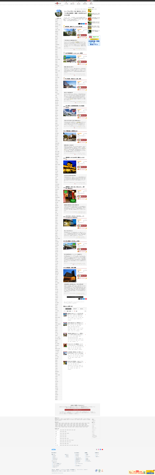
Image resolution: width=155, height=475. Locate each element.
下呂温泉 (56, 266)
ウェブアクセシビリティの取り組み (64, 469)
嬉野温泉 (56, 361)
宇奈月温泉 (56, 215)
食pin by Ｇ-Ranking (94, 436)
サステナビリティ (88, 456)
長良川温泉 (56, 274)
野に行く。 (93, 431)
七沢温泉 (56, 149)
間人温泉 (56, 299)
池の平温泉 (56, 202)
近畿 (73, 346)
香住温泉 (56, 312)
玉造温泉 (56, 335)
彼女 (71, 346)
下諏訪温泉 (56, 179)
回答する (88, 0)
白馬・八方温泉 (57, 187)
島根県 (63, 441)
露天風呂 (69, 329)
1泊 (77, 341)
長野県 (80, 325)
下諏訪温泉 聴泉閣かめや (72, 130)
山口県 (70, 441)
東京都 (65, 433)
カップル (71, 325)
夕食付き (81, 329)
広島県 (67, 441)
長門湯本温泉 (57, 345)
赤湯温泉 (56, 72)
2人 (75, 325)
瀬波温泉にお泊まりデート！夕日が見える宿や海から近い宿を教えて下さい (78, 182)
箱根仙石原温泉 (57, 156)
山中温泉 (56, 220)
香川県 (63, 443)
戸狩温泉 (56, 182)
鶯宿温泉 (56, 46)
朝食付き (74, 329)
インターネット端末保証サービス (57, 463)
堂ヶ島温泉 (56, 261)
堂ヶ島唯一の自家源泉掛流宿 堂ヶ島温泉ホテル (75, 106)
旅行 (68, 341)
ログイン (99, 0)
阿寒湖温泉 (56, 26)
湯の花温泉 (56, 304)
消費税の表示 (57, 469)
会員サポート (97, 456)
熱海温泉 (56, 233)
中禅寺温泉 (56, 110)
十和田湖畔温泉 (57, 44)
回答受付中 (75, 308)
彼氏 (73, 325)
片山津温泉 (56, 223)
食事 (70, 357)
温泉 (82, 317)
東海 (73, 354)
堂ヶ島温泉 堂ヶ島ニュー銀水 (72, 241)
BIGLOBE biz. (77, 454)
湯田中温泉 (56, 195)
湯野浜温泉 (56, 87)
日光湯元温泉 (57, 105)
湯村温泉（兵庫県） (57, 317)
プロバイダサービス (78, 457)
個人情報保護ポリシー (73, 469)
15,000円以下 (69, 358)
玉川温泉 (56, 62)
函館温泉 (56, 36)
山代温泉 (56, 225)
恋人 (68, 325)
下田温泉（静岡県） (57, 238)
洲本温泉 (56, 315)
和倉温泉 (56, 218)
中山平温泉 (56, 57)
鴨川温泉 (56, 138)
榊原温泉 (56, 286)
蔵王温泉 (56, 67)
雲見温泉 (56, 256)
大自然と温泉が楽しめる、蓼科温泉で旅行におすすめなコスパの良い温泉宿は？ (79, 48)
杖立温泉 (56, 378)
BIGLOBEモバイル (55, 458)
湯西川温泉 (56, 115)
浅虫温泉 (56, 39)
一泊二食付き (77, 329)
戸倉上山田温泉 (57, 184)
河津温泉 (56, 253)
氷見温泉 (56, 217)
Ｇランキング (93, 424)
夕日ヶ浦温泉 (57, 302)
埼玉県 (61, 433)
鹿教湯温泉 (56, 174)
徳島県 (61, 443)
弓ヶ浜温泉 (56, 263)
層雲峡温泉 (56, 31)
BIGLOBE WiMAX (55, 459)
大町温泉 (56, 172)
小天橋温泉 (56, 297)
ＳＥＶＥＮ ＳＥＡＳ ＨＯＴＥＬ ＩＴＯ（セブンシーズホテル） (75, 216)
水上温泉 (56, 131)
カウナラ (93, 432)
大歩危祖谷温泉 (57, 350)
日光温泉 (56, 113)
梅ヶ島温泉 (56, 251)
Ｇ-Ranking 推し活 (94, 435)
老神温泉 (56, 123)
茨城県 (65, 431)
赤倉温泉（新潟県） (57, 200)
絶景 (68, 357)
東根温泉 (56, 82)
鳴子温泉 (56, 51)
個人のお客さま (54, 452)
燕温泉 (56, 212)
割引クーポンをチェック (82, 37)
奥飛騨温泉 (56, 271)
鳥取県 (61, 441)
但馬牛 (72, 349)
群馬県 (63, 431)
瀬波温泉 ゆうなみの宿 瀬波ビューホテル (75, 158)
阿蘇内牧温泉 (57, 371)
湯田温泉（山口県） (57, 348)
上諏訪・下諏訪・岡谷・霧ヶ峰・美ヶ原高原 (73, 337)
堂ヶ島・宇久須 (81, 354)
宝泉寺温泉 (56, 394)
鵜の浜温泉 (56, 205)
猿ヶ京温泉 (56, 128)
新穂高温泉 (56, 269)
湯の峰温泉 (56, 325)
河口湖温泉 (56, 159)
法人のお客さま (76, 452)
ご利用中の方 (97, 452)
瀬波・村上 (69, 317)
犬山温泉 (56, 276)
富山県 (61, 436)
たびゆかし (93, 434)
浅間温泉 (56, 169)
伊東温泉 (56, 235)
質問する (92, 0)
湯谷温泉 (56, 281)
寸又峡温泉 (56, 258)
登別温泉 (56, 21)
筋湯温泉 (56, 391)
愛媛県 (65, 443)
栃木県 (61, 431)
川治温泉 (56, 108)
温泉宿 (71, 329)
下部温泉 (56, 161)
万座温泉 (56, 120)
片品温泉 (56, 126)
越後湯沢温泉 (57, 207)
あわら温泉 (56, 230)
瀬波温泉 (56, 210)
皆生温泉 (56, 330)
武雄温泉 (56, 363)
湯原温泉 (56, 340)
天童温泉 (56, 80)
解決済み (81, 308)
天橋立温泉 (56, 292)
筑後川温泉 (56, 358)
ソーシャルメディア (88, 461)
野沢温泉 (56, 166)
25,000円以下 (69, 369)
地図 (79, 59)
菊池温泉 (56, 373)
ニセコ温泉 (56, 34)
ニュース (87, 457)
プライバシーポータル (80, 469)
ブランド (87, 455)
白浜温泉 (56, 320)
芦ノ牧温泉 (56, 90)
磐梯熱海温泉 (57, 100)
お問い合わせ (53, 469)
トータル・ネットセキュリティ (57, 464)
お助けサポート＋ (55, 462)
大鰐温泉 (56, 41)
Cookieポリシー (86, 469)
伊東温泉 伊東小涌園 (71, 267)
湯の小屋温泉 (57, 133)
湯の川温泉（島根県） (58, 338)
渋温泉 (56, 177)
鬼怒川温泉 (56, 103)
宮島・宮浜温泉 (57, 343)
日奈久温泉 (56, 381)
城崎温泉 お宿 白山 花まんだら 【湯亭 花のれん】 (75, 187)
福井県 (65, 436)
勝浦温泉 (56, 322)
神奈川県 (68, 433)
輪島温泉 (56, 228)
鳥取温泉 (56, 332)
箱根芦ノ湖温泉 (57, 151)
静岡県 (75, 354)
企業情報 (86, 452)
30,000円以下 (80, 349)
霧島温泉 (56, 399)
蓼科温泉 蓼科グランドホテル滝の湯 (73, 26)
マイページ (96, 0)
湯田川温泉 (56, 85)
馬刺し (70, 341)
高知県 (67, 443)
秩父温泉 (56, 136)
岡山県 (65, 441)
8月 (76, 317)
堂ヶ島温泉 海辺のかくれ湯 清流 (73, 78)
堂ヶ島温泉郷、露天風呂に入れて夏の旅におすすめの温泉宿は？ (78, 101)
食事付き (79, 357)
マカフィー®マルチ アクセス (79, 464)
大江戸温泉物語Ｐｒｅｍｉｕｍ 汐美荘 (74, 53)
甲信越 (77, 325)
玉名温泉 (56, 376)
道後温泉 (56, 355)
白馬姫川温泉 (57, 189)
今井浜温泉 (56, 248)
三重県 (67, 438)
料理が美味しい (74, 341)
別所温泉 (56, 192)
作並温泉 (56, 54)
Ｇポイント (93, 423)
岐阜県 (63, 438)
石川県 (63, 436)
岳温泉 (56, 95)
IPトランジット (78, 462)
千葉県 (63, 433)
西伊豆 (78, 354)
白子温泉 (56, 141)
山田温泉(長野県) (57, 197)
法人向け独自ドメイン (78, 465)
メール (97, 455)
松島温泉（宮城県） (57, 59)
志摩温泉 (56, 284)
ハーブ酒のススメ (94, 437)
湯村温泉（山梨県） (57, 164)
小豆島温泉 (56, 353)
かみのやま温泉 (57, 77)
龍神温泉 (56, 327)
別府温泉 (56, 386)
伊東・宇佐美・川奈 (70, 365)
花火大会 (72, 366)
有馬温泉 (56, 307)
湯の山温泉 (56, 289)
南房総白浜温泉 (57, 143)
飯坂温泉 (56, 92)
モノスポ (93, 430)
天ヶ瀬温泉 (56, 389)
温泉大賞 (67, 455)
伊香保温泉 (56, 118)
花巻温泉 (56, 49)
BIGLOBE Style (88, 460)
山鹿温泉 (56, 384)
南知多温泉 (56, 279)
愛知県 (65, 438)
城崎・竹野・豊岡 (79, 346)
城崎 (82, 346)
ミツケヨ (93, 433)
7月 (74, 317)
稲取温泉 (56, 246)
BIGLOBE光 (54, 455)
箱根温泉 (56, 146)
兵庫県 (75, 346)
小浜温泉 (56, 368)
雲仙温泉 (56, 366)
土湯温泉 (56, 97)
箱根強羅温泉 (57, 154)
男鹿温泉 (56, 64)
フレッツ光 (77, 456)
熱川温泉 (56, 264)
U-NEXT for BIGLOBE (56, 465)
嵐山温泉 (56, 294)
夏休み (80, 317)
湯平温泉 (56, 396)
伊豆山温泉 (56, 243)
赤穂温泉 (56, 309)
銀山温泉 (56, 69)
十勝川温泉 (56, 23)
